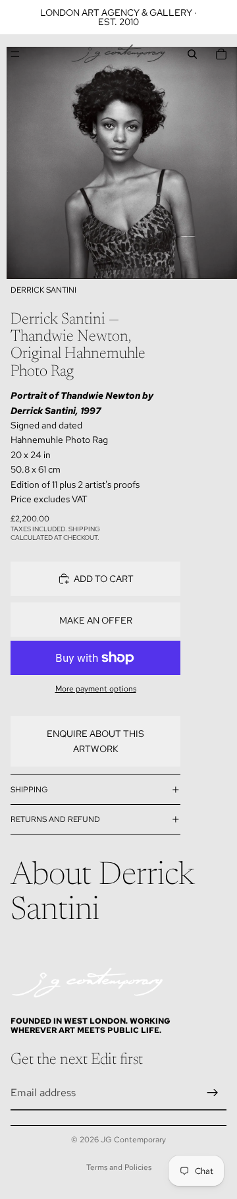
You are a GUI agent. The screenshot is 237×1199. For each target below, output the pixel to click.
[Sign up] (212, 1093)
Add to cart (104, 579)
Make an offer (95, 620)
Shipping (29, 789)
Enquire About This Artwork (95, 741)
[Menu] (15, 54)
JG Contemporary (133, 1139)
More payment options (95, 689)
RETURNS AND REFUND (55, 819)
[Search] (192, 54)
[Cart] (221, 54)
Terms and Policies (118, 1167)
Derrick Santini (43, 290)
